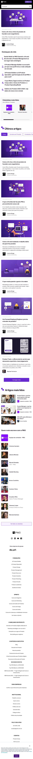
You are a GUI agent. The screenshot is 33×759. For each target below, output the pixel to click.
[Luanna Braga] (3, 44)
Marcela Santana (14, 515)
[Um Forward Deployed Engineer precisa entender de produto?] (16, 306)
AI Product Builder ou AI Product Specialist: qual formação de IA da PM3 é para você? (18, 75)
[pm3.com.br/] (16, 532)
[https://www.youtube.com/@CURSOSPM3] (18, 538)
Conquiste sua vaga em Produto (16, 631)
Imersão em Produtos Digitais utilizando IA (16, 625)
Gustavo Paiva (13, 489)
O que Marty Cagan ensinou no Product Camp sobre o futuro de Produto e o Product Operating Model (17, 83)
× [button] (30, 745)
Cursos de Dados (16, 609)
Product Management (16, 570)
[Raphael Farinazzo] (4, 371)
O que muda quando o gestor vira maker (15, 281)
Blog (16, 644)
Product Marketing (16, 579)
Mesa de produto (16, 650)
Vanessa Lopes (13, 505)
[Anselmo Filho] (4, 497)
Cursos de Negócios (16, 598)
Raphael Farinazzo (12, 371)
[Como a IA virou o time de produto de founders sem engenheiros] (16, 18)
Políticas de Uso (16, 706)
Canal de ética (16, 709)
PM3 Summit (16, 741)
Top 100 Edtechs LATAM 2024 (16, 665)
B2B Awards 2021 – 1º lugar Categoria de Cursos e (17, 675)
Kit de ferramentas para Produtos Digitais (16, 656)
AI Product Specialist (16, 564)
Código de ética (16, 712)
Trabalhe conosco (16, 698)
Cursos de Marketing (16, 600)
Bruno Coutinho (14, 480)
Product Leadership (16, 584)
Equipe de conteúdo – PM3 (17, 437)
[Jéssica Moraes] (4, 455)
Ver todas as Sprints (16, 615)
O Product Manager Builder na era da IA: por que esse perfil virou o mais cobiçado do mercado (18, 67)
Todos (4, 134)
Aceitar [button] (16, 756)
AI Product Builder (16, 561)
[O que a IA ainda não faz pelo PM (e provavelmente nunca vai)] (16, 188)
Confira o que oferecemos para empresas (16, 687)
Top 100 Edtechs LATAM (15, 668)
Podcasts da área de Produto (16, 653)
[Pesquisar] (30, 6)
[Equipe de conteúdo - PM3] (18, 401)
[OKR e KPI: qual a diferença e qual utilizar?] (8, 420)
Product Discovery (16, 573)
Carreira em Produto (15, 134)
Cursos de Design (16, 606)
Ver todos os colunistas (17, 523)
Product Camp (16, 739)
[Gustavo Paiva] (4, 489)
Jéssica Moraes (13, 454)
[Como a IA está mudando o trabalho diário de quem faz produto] (16, 228)
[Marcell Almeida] (4, 463)
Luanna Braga (10, 173)
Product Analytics (16, 576)
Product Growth (16, 581)
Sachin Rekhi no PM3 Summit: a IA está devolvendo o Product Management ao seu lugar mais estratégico (16, 59)
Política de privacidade (16, 715)
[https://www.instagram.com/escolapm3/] (12, 538)
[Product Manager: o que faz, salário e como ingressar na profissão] (8, 409)
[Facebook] (21, 539)
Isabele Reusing (13, 472)
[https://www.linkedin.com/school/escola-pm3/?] (15, 538)
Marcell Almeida (14, 462)
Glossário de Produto (16, 647)
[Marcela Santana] (4, 515)
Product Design (16, 567)
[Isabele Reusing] (4, 472)
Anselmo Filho (13, 497)
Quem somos (16, 701)
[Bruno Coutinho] (18, 421)
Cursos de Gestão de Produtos (16, 603)
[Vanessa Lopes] (4, 506)
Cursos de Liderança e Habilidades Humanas (16, 612)
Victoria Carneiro (14, 446)
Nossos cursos (16, 703)
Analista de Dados (16, 587)
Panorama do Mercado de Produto (16, 659)
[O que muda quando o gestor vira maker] (16, 268)
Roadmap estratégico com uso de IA (16, 628)
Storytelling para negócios (16, 634)
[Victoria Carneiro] (4, 446)
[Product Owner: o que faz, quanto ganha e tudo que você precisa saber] (8, 399)
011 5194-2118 (16, 725)
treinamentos (16, 677)
